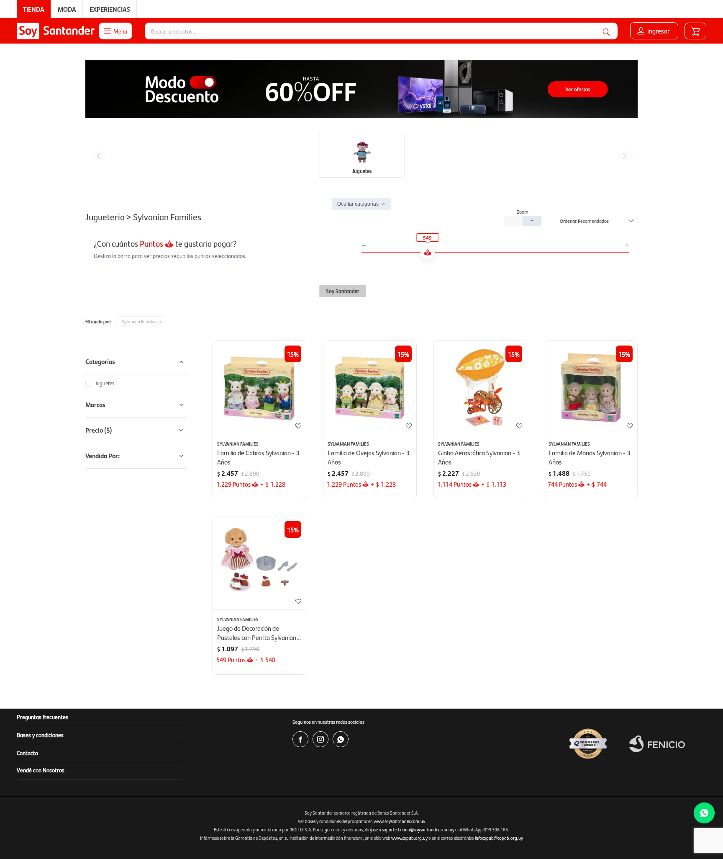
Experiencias (110, 9)
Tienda (33, 9)
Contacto (27, 752)
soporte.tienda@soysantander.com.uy (418, 829)
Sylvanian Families (139, 321)
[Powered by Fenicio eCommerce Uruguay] (657, 743)
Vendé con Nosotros (40, 770)
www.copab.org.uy (409, 838)
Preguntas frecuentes (42, 716)
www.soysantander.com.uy (399, 821)
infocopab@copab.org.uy (499, 838)
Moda (67, 9)
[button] (606, 31)
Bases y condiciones (40, 734)
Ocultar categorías (358, 204)
